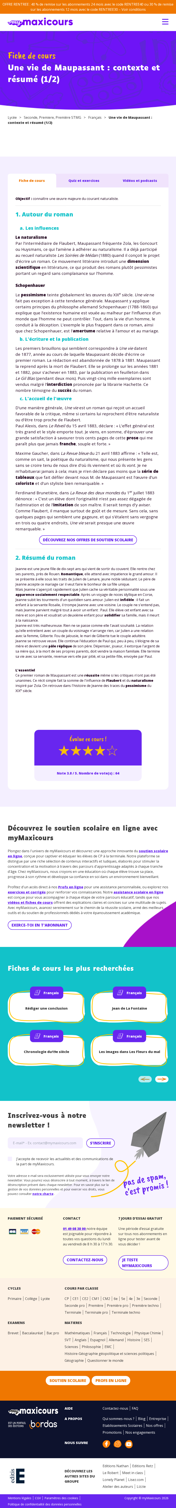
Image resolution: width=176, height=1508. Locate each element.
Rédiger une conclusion (46, 1008)
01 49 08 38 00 (74, 1228)
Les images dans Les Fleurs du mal (129, 1051)
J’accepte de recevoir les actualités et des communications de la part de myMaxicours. (64, 1161)
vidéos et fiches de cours (30, 902)
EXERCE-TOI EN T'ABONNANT (40, 925)
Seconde (30, 117)
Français (95, 117)
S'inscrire (100, 1143)
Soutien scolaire (68, 1380)
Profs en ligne (70, 887)
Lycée (12, 117)
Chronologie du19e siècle (46, 1051)
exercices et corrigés (27, 892)
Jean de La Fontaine (129, 1008)
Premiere (46, 117)
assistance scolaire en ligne (138, 892)
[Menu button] (165, 21)
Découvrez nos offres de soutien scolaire (88, 539)
